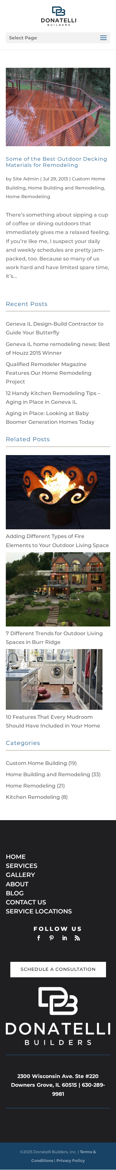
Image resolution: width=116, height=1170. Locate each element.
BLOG (15, 893)
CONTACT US (26, 902)
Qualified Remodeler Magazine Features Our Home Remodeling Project (49, 373)
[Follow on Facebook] (39, 938)
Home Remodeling (28, 196)
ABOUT (17, 884)
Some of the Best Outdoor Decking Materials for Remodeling (56, 162)
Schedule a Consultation (58, 969)
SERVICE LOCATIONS (39, 911)
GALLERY (20, 875)
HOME (16, 856)
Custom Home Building (36, 763)
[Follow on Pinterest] (51, 938)
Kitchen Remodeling (33, 797)
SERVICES (21, 866)
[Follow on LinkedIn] (64, 938)
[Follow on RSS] (77, 938)
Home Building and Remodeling (66, 188)
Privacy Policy (70, 1160)
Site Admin (26, 179)
